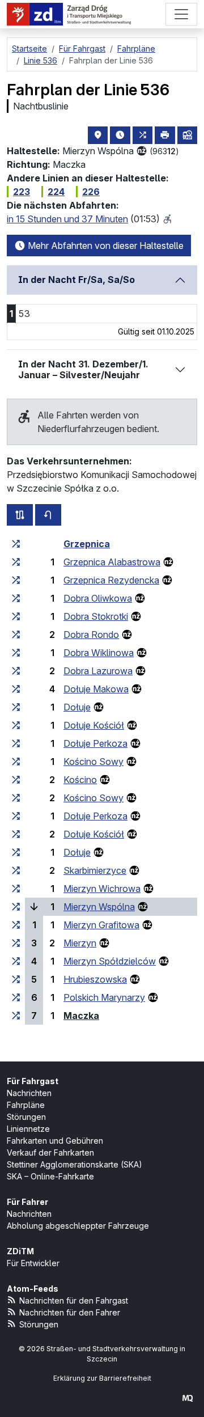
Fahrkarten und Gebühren (55, 1140)
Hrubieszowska (95, 979)
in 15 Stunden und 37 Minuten (67, 219)
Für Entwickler (33, 1263)
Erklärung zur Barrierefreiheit (102, 1378)
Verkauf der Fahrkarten (50, 1152)
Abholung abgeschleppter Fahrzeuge (78, 1225)
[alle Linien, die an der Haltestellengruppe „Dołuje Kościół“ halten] (16, 725)
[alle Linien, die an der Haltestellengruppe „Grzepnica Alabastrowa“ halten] (16, 562)
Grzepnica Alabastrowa (111, 562)
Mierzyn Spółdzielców (109, 961)
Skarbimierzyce (94, 870)
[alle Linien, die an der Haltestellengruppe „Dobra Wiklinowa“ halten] (16, 652)
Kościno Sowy (93, 761)
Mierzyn (79, 943)
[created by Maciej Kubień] (187, 1398)
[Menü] (181, 14)
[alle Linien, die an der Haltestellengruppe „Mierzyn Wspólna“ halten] (16, 906)
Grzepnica (86, 543)
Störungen (26, 1117)
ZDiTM (20, 1251)
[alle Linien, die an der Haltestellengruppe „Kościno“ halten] (16, 779)
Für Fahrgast (32, 1081)
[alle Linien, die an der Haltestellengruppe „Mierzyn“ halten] (16, 943)
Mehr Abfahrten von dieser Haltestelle (105, 245)
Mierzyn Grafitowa (101, 924)
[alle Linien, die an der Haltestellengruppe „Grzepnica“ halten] (16, 543)
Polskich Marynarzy (104, 997)
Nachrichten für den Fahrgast (73, 1300)
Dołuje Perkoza (95, 743)
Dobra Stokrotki (95, 616)
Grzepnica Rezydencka (111, 580)
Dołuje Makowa (96, 689)
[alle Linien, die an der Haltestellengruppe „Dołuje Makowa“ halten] (16, 689)
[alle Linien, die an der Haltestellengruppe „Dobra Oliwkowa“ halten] (16, 598)
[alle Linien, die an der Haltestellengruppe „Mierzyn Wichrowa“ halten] (16, 888)
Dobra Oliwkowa (97, 598)
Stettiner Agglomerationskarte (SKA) (74, 1164)
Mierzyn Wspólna (99, 906)
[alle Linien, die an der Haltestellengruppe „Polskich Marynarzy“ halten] (16, 997)
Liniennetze (28, 1128)
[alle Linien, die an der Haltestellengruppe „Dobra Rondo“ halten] (16, 634)
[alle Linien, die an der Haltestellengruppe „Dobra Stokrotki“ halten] (16, 616)
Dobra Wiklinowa (98, 652)
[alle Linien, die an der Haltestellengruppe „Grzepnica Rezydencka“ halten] (16, 580)
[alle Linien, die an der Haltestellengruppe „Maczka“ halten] (16, 1015)
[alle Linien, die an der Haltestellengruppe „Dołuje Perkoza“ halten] (16, 743)
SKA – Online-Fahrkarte (50, 1176)
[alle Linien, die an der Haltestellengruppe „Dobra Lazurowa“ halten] (16, 670)
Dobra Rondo (91, 634)
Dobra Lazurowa (98, 670)
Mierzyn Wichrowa (102, 888)
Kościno (80, 779)
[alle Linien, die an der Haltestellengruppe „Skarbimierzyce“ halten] (16, 870)
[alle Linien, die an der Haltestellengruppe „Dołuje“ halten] (16, 707)
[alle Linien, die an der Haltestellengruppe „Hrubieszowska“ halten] (16, 979)
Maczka (81, 1015)
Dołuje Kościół (93, 725)
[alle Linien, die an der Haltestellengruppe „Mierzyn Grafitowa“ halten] (16, 924)
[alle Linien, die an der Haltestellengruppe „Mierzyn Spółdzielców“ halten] (16, 961)
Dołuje (77, 707)
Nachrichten (29, 1093)
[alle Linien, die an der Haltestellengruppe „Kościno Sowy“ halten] (16, 761)
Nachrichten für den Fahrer (69, 1312)
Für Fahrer (27, 1202)
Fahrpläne (26, 1105)
